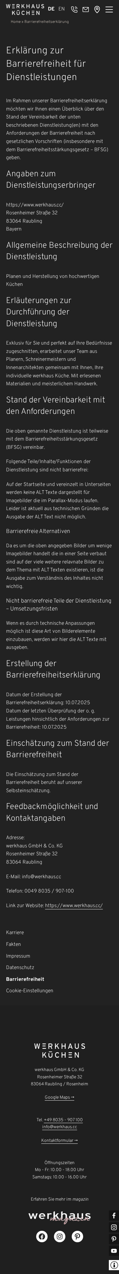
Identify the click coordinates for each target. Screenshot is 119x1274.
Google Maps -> (59, 1097)
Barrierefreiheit (25, 979)
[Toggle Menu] (109, 9)
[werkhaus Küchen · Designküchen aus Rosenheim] (25, 9)
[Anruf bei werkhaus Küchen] (74, 9)
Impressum (18, 956)
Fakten (13, 944)
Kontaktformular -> (59, 1140)
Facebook (114, 1215)
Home (16, 21)
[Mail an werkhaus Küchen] (85, 9)
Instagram (114, 1227)
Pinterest (114, 1239)
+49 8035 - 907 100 (63, 1120)
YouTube (114, 1251)
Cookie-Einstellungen (29, 991)
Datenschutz (20, 968)
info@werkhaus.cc (59, 1127)
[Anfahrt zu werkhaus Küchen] (97, 9)
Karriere (15, 933)
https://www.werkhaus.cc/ (74, 906)
